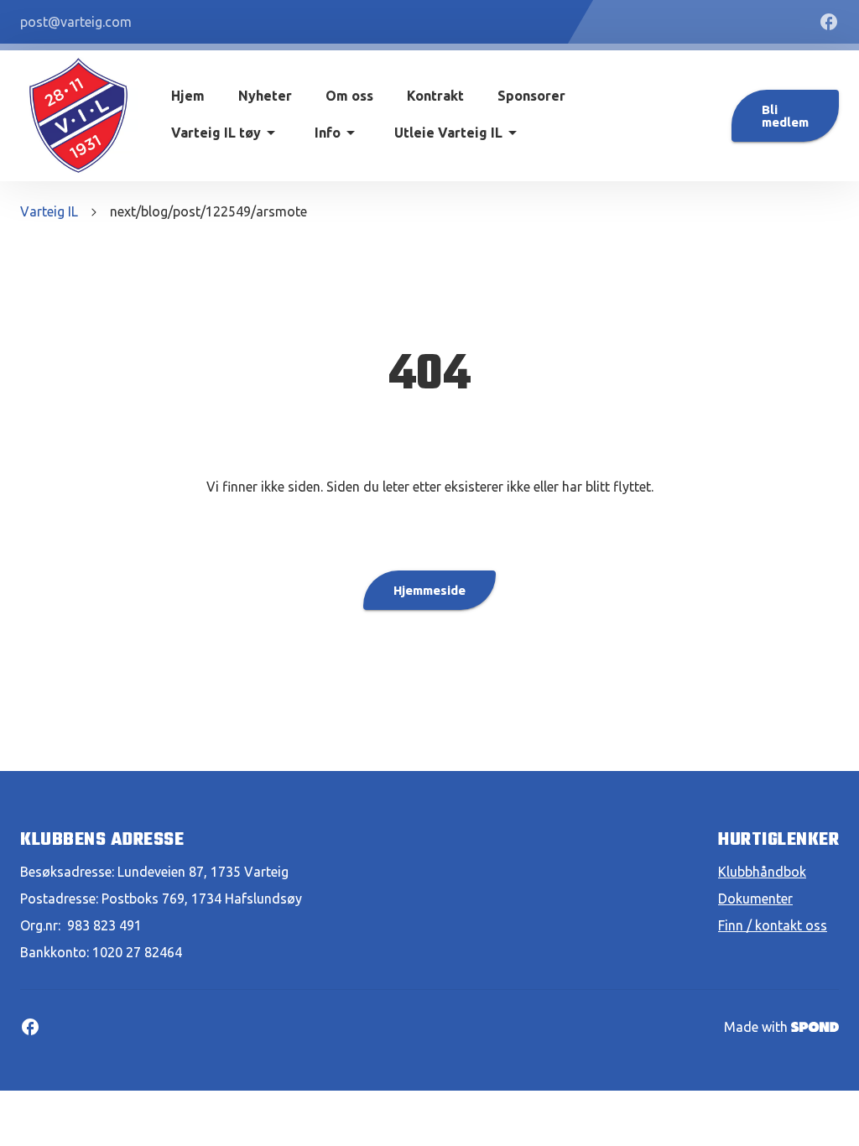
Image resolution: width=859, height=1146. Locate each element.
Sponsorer (531, 95)
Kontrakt (435, 95)
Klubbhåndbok (762, 871)
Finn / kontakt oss (772, 925)
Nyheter (265, 95)
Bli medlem (785, 115)
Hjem (188, 95)
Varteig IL (49, 211)
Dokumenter (755, 898)
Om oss (349, 95)
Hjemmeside (429, 590)
